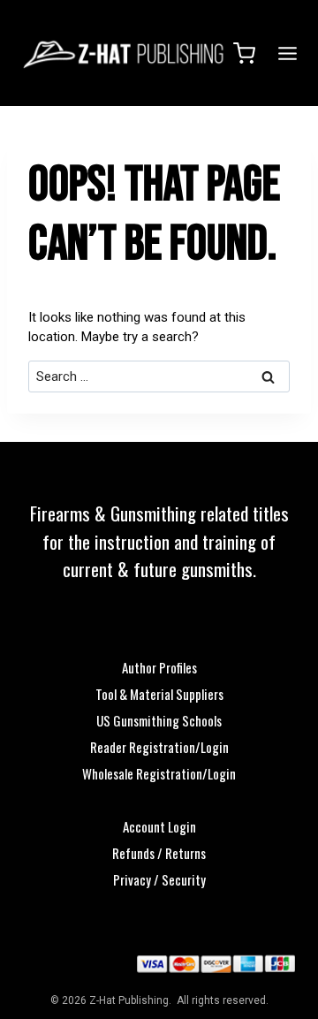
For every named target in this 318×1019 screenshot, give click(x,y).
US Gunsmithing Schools (159, 720)
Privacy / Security (159, 879)
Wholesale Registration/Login (159, 773)
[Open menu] (285, 53)
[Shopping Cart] (244, 53)
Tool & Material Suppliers (159, 693)
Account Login (159, 826)
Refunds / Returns (159, 853)
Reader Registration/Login (159, 747)
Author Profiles (159, 667)
